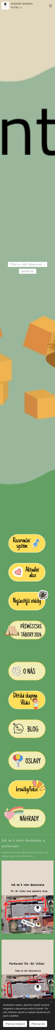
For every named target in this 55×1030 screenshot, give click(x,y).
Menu (50, 6)
